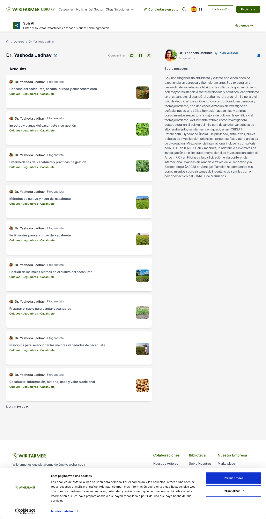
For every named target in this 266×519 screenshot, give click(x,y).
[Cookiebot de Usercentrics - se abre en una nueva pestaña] (25, 511)
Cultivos (14, 93)
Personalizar (231, 490)
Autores (19, 41)
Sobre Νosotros (200, 463)
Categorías (66, 9)
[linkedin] (132, 55)
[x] (149, 55)
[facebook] (140, 55)
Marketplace (226, 463)
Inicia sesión (220, 9)
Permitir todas (233, 478)
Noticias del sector (89, 9)
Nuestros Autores (165, 463)
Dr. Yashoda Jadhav (42, 41)
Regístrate (248, 9)
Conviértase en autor (164, 9)
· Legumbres (29, 93)
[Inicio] (7, 42)
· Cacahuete (47, 93)
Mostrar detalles (62, 511)
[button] (196, 9)
